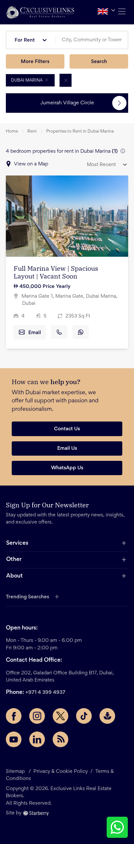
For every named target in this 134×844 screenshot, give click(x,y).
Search (99, 61)
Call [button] (59, 332)
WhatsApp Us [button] (67, 468)
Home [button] (12, 132)
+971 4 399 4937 (45, 692)
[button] (40, 12)
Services (17, 543)
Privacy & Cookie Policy (61, 771)
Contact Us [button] (67, 429)
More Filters (35, 61)
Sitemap (15, 771)
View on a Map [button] (31, 164)
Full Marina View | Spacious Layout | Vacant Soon (56, 272)
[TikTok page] (84, 716)
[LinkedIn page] (37, 739)
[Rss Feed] (60, 739)
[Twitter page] (60, 716)
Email (34, 333)
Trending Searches (27, 597)
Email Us (67, 448)
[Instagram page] (37, 716)
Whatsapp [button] (81, 332)
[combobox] (94, 40)
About (14, 576)
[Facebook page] (13, 716)
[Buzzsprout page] (107, 716)
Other (13, 559)
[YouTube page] (13, 739)
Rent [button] (32, 132)
